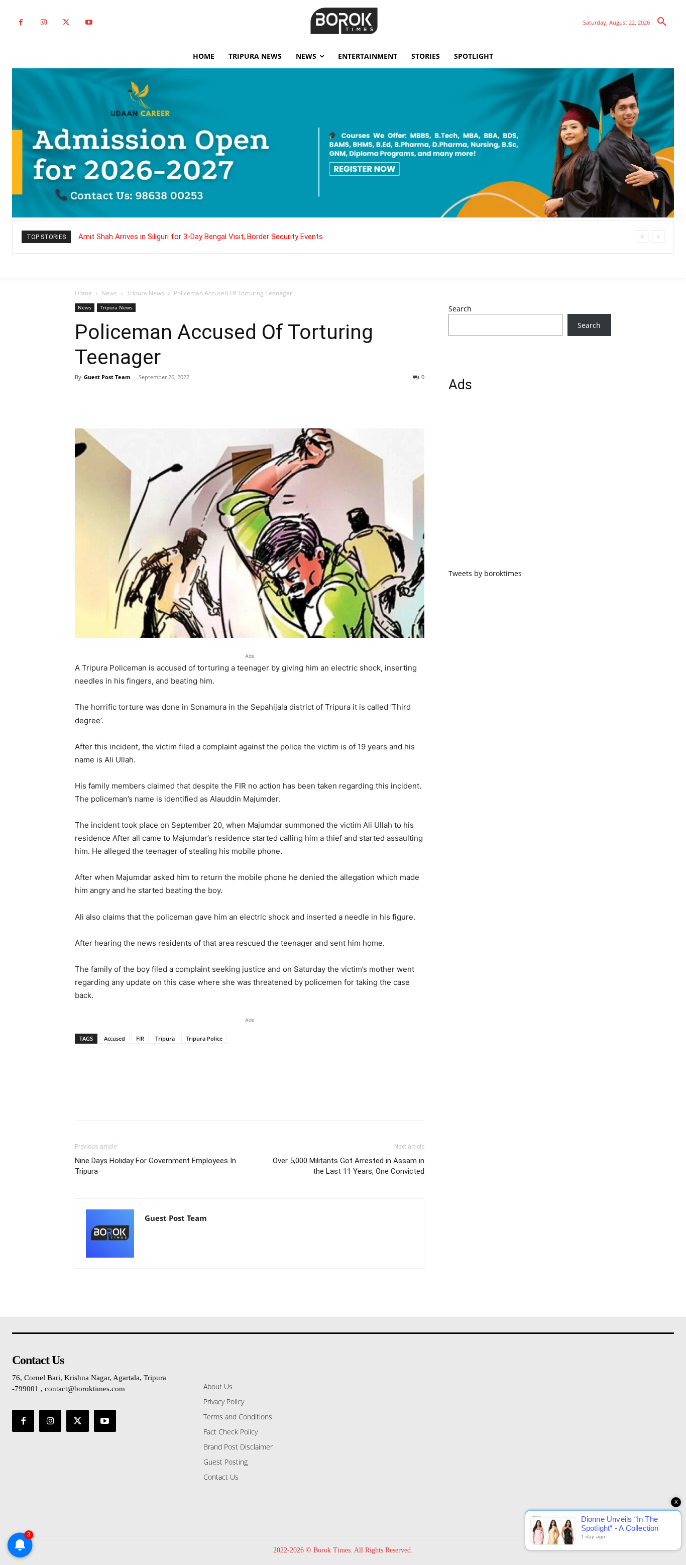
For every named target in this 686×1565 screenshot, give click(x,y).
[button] (662, 22)
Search (460, 308)
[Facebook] (21, 22)
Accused (114, 1038)
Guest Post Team (107, 377)
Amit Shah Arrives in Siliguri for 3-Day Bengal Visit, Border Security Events (200, 236)
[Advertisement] (529, 486)
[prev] (642, 237)
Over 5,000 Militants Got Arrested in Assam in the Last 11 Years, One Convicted (348, 1166)
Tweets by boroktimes (485, 573)
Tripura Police (204, 1038)
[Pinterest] (131, 400)
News (109, 293)
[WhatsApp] (154, 400)
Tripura (165, 1038)
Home (83, 293)
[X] (66, 22)
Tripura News (145, 293)
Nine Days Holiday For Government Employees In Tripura (155, 1166)
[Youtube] (88, 22)
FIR (140, 1038)
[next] (658, 237)
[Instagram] (43, 22)
